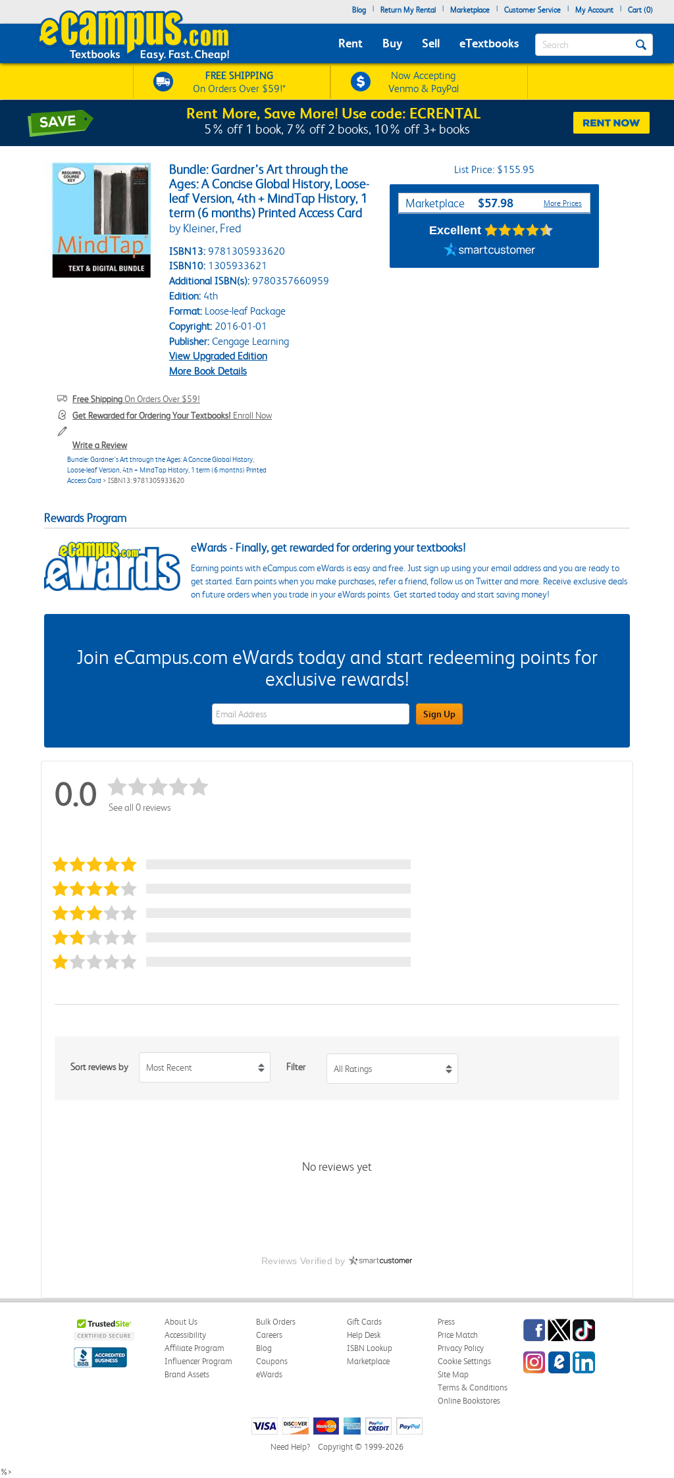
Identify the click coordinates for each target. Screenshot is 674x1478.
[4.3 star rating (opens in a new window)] (519, 230)
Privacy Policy (461, 1348)
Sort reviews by (99, 1067)
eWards (269, 1374)
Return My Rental (408, 9)
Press (446, 1322)
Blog (359, 9)
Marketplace (470, 9)
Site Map (453, 1374)
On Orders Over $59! (136, 399)
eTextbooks (489, 43)
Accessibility (185, 1335)
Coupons (272, 1361)
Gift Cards (364, 1322)
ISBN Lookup (369, 1348)
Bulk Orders (276, 1322)
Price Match (458, 1335)
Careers (269, 1335)
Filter (295, 1067)
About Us (181, 1322)
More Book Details (208, 371)
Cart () (640, 9)
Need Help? (290, 1447)
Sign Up (439, 714)
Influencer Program (198, 1361)
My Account (594, 9)
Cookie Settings (464, 1361)
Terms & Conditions (472, 1387)
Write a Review (99, 445)
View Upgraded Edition (218, 355)
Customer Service (532, 9)
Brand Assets (187, 1374)
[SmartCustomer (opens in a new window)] (490, 251)
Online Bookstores (469, 1401)
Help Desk (363, 1335)
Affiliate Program (194, 1348)
